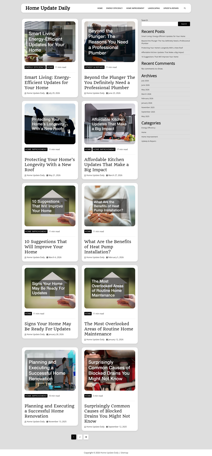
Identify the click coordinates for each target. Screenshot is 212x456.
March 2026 (146, 94)
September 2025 (148, 112)
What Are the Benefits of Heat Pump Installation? (107, 246)
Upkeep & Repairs (171, 8)
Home (100, 8)
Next (86, 437)
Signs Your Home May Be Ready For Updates (48, 326)
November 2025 (147, 107)
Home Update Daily (48, 8)
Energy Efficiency (114, 8)
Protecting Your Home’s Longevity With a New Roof (50, 164)
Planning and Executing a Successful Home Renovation (49, 411)
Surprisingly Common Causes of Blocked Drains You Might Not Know (107, 414)
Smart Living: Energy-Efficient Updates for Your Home (48, 82)
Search (144, 20)
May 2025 (145, 116)
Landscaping (154, 8)
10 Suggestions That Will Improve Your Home (46, 246)
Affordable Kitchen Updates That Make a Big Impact (106, 164)
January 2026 (146, 103)
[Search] (185, 8)
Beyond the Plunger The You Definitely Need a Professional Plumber (109, 82)
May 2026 (145, 89)
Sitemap (124, 452)
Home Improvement (135, 8)
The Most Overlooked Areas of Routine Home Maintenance (108, 328)
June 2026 (145, 85)
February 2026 (147, 98)
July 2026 (145, 81)
